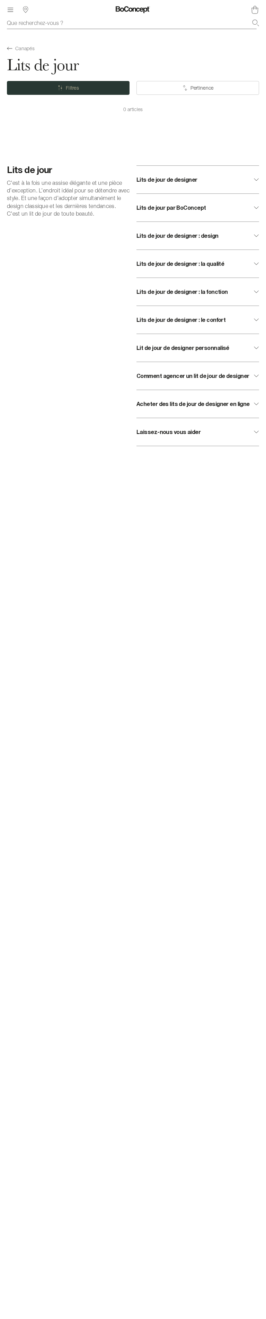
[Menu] (10, 9)
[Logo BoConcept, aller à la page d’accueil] (133, 9)
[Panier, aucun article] (255, 9)
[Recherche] (255, 22)
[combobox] (133, 23)
